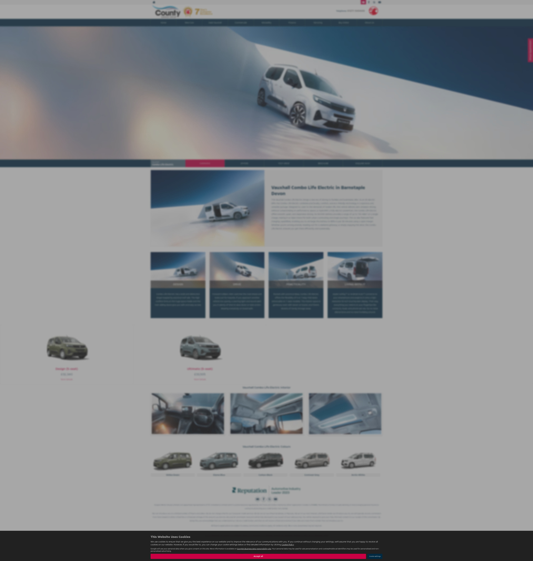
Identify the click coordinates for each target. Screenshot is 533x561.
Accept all (258, 556)
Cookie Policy (287, 544)
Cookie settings (375, 556)
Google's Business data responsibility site (254, 549)
